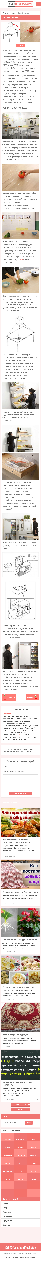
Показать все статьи (22, 1105)
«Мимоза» (20, 735)
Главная (5, 13)
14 (38, 1047)
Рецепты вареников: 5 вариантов (18, 987)
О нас (8, 1257)
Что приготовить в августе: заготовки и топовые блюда (16, 840)
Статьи (13, 13)
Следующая (30, 697)
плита (20, 259)
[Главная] (20, 4)
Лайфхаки (7, 1212)
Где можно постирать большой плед (20, 892)
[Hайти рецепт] (38, 4)
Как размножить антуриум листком (19, 939)
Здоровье (7, 1208)
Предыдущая (11, 697)
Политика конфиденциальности (24, 1257)
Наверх (20, 1109)
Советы (20, 45)
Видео (5, 1203)
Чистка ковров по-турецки (15, 1035)
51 (38, 1099)
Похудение (7, 1216)
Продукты (7, 1221)
